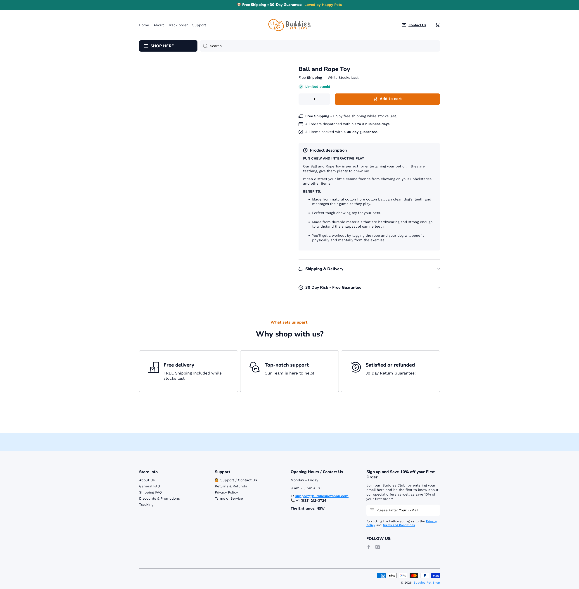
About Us (147, 480)
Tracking (146, 505)
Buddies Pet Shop (427, 582)
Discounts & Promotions (159, 498)
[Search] (204, 46)
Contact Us (417, 25)
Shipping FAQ (150, 492)
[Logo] (289, 25)
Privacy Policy (226, 492)
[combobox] (320, 46)
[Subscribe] (434, 510)
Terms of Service (229, 498)
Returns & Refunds (231, 486)
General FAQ (149, 486)
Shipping (314, 78)
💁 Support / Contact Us (236, 480)
